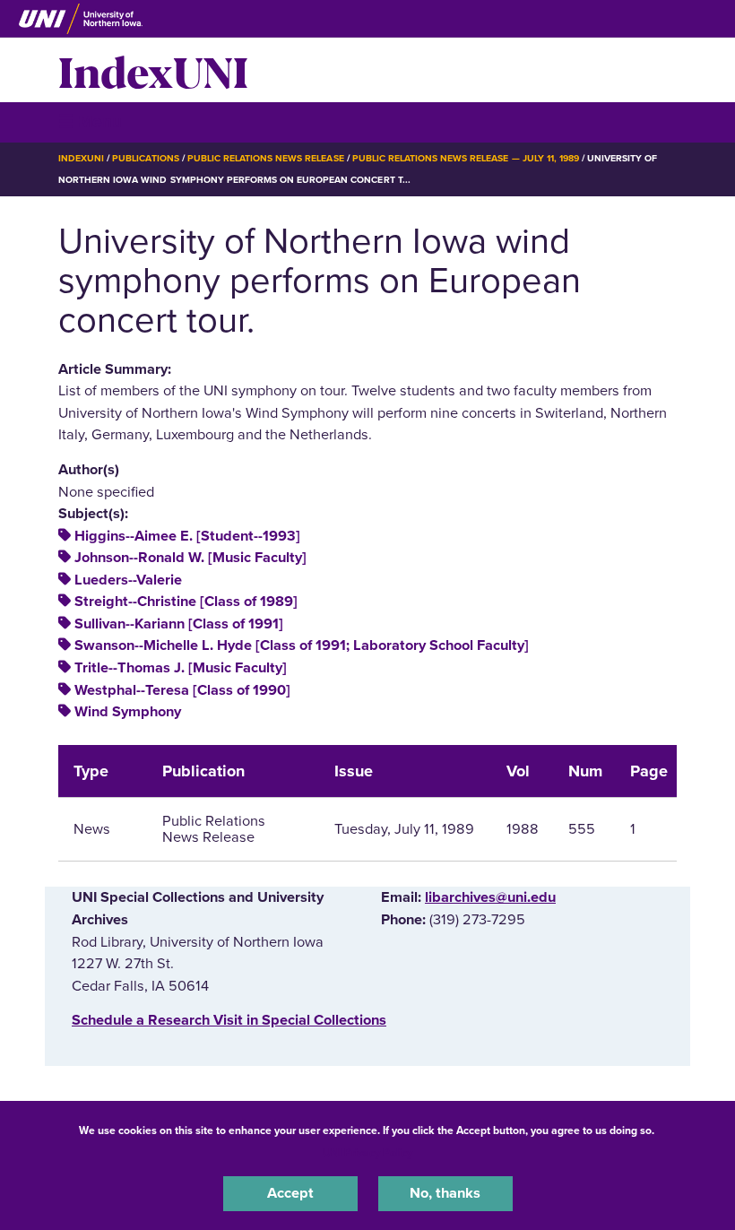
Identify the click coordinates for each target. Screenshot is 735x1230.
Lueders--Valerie (128, 580)
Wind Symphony (127, 712)
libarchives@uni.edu (490, 897)
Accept (290, 1193)
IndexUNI (153, 69)
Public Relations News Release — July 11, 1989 (465, 158)
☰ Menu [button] (90, 121)
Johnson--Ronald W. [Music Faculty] (190, 558)
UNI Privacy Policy (367, 1153)
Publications (145, 158)
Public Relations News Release (265, 158)
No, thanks (445, 1193)
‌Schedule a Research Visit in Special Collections (229, 1020)
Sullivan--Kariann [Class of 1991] (178, 624)
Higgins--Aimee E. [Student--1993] (187, 536)
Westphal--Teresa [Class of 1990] (182, 690)
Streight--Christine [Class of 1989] (186, 602)
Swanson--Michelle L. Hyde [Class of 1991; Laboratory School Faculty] (301, 645)
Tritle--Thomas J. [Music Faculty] (180, 668)
